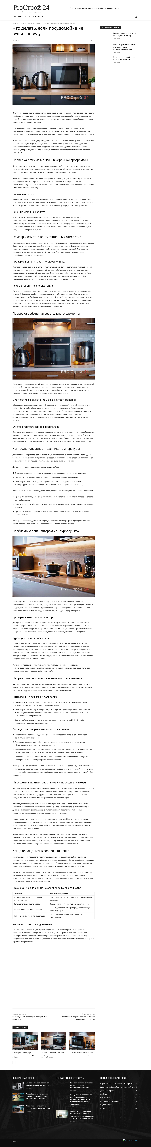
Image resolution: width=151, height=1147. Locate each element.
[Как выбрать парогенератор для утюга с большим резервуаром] (82, 1041)
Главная (15, 23)
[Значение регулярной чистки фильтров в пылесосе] (106, 60)
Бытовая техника (34, 23)
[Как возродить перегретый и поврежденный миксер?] (106, 36)
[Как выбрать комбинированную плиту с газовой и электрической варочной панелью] (54, 1041)
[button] (135, 17)
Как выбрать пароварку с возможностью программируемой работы (25, 1055)
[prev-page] (14, 1062)
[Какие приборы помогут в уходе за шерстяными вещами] (18, 1109)
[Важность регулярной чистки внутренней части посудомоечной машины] (106, 48)
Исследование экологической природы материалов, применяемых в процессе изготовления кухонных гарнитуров (81, 1099)
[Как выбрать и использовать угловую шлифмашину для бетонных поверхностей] (18, 1097)
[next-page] (17, 1062)
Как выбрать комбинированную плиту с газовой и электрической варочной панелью (53, 1055)
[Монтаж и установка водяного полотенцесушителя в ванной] (18, 1086)
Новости (23, 23)
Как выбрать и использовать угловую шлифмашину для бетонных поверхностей (37, 1096)
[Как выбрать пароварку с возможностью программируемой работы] (25, 1041)
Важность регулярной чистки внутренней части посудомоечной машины (124, 47)
